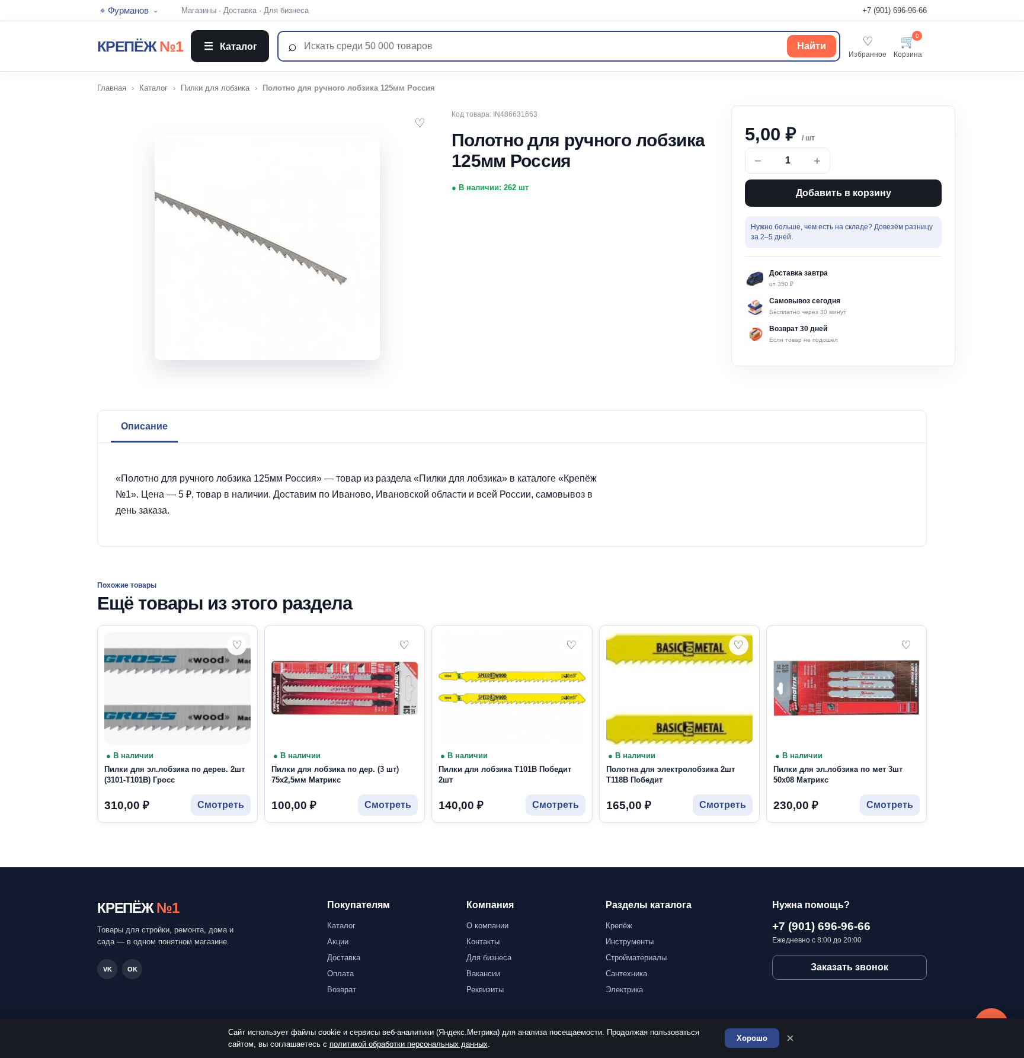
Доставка (240, 10)
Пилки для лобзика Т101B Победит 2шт (505, 775)
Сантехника (626, 973)
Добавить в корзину (843, 193)
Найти (811, 46)
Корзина (908, 46)
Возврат (341, 989)
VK (107, 969)
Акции (337, 941)
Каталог (230, 46)
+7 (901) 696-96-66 (894, 10)
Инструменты (630, 941)
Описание (144, 426)
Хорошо (752, 1038)
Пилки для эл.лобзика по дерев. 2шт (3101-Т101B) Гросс (174, 775)
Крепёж (619, 925)
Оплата (340, 973)
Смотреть (220, 805)
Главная (111, 88)
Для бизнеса (286, 10)
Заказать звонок (849, 967)
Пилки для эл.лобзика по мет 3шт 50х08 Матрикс (838, 775)
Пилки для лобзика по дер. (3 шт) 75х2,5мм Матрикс (335, 775)
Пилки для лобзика (215, 88)
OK (132, 969)
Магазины (198, 10)
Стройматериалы (636, 957)
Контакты (483, 941)
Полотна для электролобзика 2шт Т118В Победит (670, 775)
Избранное (868, 46)
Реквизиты (485, 989)
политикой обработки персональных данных (408, 1044)
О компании (487, 925)
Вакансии (483, 973)
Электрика (624, 989)
